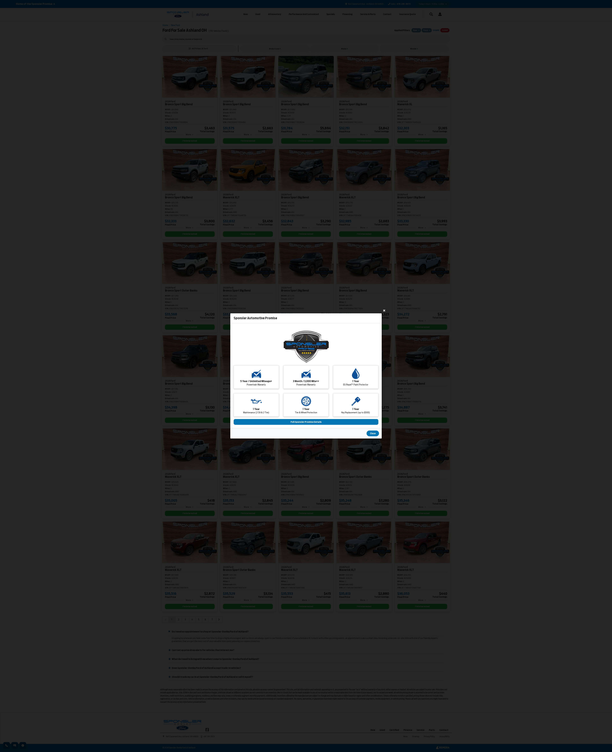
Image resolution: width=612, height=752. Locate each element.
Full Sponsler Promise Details (306, 422)
